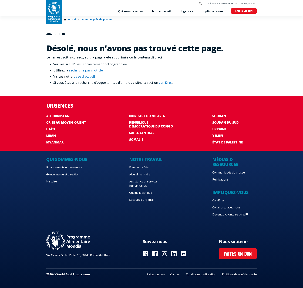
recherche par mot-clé (86, 70)
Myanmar (55, 142)
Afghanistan (58, 116)
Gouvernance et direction (62, 174)
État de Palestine (227, 142)
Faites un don (243, 10)
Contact (175, 274)
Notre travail (161, 11)
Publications (220, 179)
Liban (51, 135)
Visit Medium (183, 253)
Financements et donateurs (64, 167)
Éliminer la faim (139, 167)
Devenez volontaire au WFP (230, 214)
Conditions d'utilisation (201, 274)
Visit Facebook (155, 253)
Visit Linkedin (174, 253)
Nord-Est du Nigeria (147, 116)
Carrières (218, 200)
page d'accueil (84, 76)
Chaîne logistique (140, 193)
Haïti (50, 129)
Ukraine (219, 129)
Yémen (217, 135)
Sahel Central (141, 133)
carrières (165, 82)
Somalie (136, 139)
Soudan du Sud (225, 122)
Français (246, 3)
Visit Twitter (145, 253)
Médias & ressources (220, 3)
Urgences (186, 11)
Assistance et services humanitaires (143, 183)
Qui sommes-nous (130, 11)
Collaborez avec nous (226, 207)
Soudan (219, 116)
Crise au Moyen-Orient (66, 122)
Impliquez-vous (212, 11)
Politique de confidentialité (239, 274)
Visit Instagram (164, 253)
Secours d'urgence (141, 200)
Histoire (51, 181)
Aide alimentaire (139, 174)
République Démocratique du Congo (151, 124)
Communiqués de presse (96, 19)
